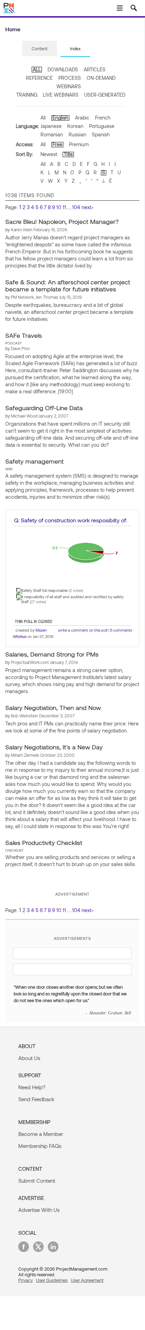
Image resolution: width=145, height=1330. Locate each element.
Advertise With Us (38, 1210)
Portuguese (101, 126)
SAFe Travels (23, 335)
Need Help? (31, 1087)
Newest (48, 154)
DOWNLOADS (63, 69)
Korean (75, 126)
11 (64, 207)
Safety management (34, 461)
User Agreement (87, 1280)
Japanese (51, 126)
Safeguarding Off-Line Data (44, 408)
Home (12, 29)
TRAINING (26, 95)
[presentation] (39, 48)
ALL (37, 69)
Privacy (25, 1280)
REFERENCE (39, 78)
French (103, 118)
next (86, 207)
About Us (29, 1058)
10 (58, 207)
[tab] (39, 49)
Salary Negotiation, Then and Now (53, 707)
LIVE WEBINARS (60, 95)
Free (57, 144)
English (60, 118)
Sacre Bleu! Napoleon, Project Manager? (62, 221)
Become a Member (40, 1134)
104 (76, 207)
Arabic (82, 118)
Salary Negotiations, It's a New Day (54, 747)
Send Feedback (36, 1099)
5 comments (121, 630)
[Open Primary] (119, 8)
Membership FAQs (39, 1146)
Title (68, 154)
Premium (79, 144)
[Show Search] (133, 8)
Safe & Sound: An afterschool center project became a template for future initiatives (67, 285)
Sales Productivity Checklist (43, 842)
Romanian (51, 134)
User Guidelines (52, 1280)
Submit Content (36, 1180)
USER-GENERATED (104, 95)
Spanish (101, 134)
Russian (77, 134)
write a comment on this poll (82, 630)
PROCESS (69, 78)
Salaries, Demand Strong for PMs (52, 654)
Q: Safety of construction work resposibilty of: (70, 520)
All (43, 118)
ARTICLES (95, 69)
